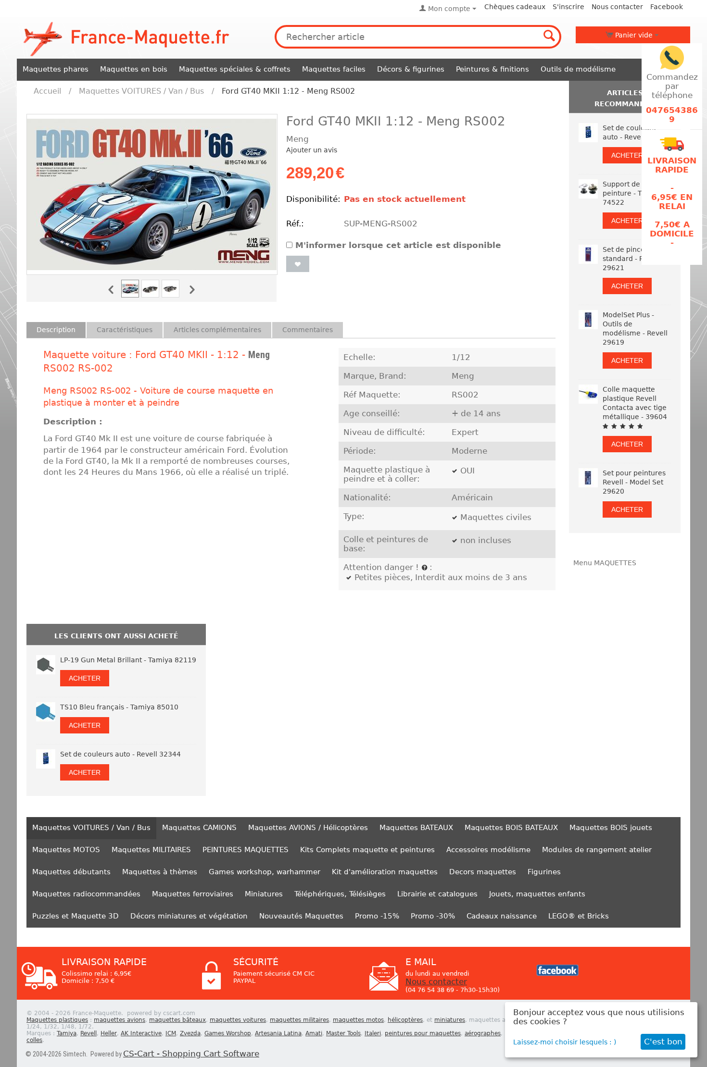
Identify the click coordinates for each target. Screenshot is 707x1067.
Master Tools (343, 1033)
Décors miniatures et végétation (189, 916)
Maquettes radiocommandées (86, 894)
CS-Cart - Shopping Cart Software (191, 1053)
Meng (259, 354)
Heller (109, 1033)
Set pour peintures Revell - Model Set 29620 (634, 482)
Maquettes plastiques (57, 1020)
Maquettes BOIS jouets (610, 827)
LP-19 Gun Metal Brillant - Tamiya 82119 (128, 660)
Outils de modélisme (578, 69)
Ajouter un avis (311, 150)
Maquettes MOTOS (66, 849)
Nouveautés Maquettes (301, 916)
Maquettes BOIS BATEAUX (511, 827)
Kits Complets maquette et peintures (367, 849)
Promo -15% (377, 916)
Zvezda (190, 1033)
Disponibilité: (312, 199)
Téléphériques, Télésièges (340, 894)
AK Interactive (141, 1033)
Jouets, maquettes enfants (537, 894)
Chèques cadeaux (514, 7)
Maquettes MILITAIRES (151, 849)
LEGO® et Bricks (578, 916)
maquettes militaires (299, 1020)
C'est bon (663, 1041)
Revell (88, 1033)
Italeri (373, 1033)
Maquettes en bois (133, 69)
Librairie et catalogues (437, 894)
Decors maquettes (482, 872)
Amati (313, 1033)
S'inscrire (568, 7)
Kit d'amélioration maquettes (385, 872)
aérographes (483, 1033)
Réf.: (295, 223)
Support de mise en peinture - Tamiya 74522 (636, 193)
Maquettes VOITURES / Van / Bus (141, 91)
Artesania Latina (278, 1033)
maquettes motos (358, 1020)
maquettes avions (119, 1020)
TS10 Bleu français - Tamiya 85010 (119, 707)
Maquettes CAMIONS (199, 827)
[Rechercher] (550, 36)
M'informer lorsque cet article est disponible (398, 245)
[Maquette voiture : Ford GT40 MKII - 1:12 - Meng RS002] (152, 194)
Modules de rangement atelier (597, 849)
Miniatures (264, 894)
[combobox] (418, 37)
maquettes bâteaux (177, 1020)
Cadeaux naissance (502, 916)
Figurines (544, 872)
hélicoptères (405, 1020)
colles (34, 1040)
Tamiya (66, 1033)
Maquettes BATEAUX (416, 827)
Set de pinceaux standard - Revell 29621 (631, 259)
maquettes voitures (238, 1020)
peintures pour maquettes (423, 1033)
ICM (170, 1033)
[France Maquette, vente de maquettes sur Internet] (126, 38)
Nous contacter (617, 7)
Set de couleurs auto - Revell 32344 (120, 754)
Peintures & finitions (492, 69)
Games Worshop (227, 1033)
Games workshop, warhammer (264, 872)
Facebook (666, 7)
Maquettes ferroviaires (192, 894)
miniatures (449, 1020)
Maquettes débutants (71, 872)
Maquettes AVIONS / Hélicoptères (308, 827)
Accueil (47, 91)
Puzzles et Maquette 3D (75, 916)
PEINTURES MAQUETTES (245, 849)
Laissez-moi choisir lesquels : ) (564, 1042)
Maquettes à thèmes (159, 872)
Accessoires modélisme (488, 849)
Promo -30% (433, 916)
